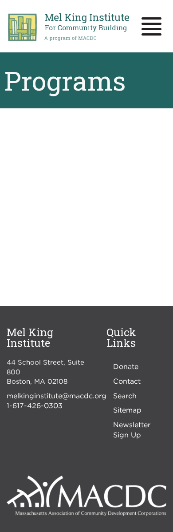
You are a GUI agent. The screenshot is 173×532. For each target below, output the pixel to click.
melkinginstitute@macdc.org (56, 396)
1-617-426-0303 (35, 405)
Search (125, 396)
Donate (125, 366)
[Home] (68, 27)
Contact (127, 381)
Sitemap (127, 410)
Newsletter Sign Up (131, 430)
